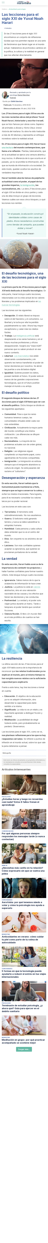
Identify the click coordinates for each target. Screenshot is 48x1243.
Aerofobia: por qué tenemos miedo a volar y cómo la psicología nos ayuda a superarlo (23, 905)
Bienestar (6, 934)
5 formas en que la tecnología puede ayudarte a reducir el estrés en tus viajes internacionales (24, 974)
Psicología (6, 797)
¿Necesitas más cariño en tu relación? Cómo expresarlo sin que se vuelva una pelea (23, 871)
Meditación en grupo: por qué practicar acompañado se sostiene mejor (23, 1041)
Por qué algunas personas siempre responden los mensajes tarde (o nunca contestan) (23, 836)
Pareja (4, 865)
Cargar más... (24, 1049)
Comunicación (7, 831)
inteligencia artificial (25, 336)
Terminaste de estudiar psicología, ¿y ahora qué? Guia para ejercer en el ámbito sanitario (22, 1008)
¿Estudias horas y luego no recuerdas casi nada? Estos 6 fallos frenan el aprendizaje (22, 802)
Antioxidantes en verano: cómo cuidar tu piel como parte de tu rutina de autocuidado (23, 939)
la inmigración (27, 185)
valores (36, 587)
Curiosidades (7, 900)
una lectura (7, 147)
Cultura (4, 9)
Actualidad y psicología (17, 9)
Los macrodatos (21, 356)
